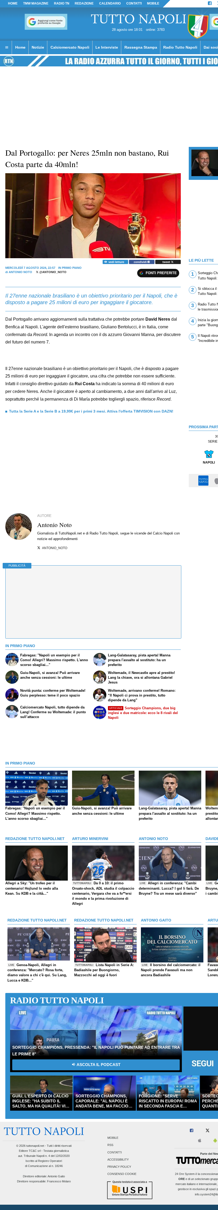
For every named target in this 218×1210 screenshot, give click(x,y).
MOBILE (153, 3)
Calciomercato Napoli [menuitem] (70, 47)
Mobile (112, 1138)
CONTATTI (134, 3)
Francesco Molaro (59, 1181)
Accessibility (118, 1159)
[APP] (204, 480)
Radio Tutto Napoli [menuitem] (180, 47)
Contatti (114, 1152)
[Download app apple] (199, 1141)
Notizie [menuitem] (38, 47)
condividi (141, 262)
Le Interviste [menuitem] (106, 47)
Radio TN (61, 3)
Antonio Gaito (56, 1176)
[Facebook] (209, 3)
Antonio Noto (20, 272)
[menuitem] (7, 48)
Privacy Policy (119, 1167)
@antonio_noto (52, 272)
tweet (166, 262)
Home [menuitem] (20, 47)
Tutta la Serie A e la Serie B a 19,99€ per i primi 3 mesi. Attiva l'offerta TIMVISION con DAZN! (91, 411)
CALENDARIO (110, 3)
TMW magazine (35, 3)
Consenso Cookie (121, 1174)
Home (13, 3)
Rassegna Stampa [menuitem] (140, 47)
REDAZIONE (84, 3)
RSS (110, 1145)
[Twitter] (207, 1130)
